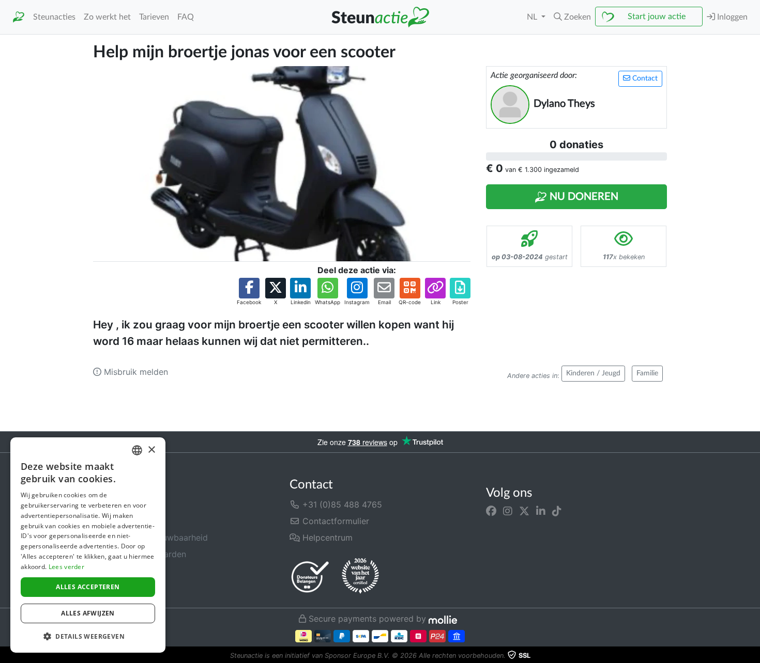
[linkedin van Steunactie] (540, 511)
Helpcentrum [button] (326, 537)
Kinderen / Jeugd (593, 373)
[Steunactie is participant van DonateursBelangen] (310, 576)
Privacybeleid (119, 570)
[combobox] (137, 450)
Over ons (110, 504)
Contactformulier (334, 521)
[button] (572, 17)
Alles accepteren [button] (87, 586)
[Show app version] (753, 656)
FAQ (185, 17)
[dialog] (87, 545)
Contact (644, 78)
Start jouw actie (657, 16)
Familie (647, 373)
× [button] (151, 450)
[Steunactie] (18, 17)
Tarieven (154, 17)
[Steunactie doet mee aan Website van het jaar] (360, 576)
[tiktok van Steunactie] (556, 511)
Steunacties (54, 17)
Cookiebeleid (119, 587)
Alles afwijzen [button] (88, 613)
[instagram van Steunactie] (507, 511)
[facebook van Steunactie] (491, 511)
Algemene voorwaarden (139, 554)
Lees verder (66, 566)
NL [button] (533, 17)
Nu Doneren (582, 197)
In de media (116, 521)
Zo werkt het (107, 17)
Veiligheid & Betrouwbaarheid (150, 537)
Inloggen (731, 17)
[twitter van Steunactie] (524, 511)
